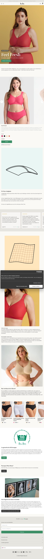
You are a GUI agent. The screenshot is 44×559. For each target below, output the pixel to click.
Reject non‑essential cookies (21, 286)
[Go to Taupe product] (14, 422)
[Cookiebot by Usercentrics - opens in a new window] (38, 272)
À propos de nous (4, 539)
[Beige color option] (7, 136)
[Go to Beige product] (1, 422)
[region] (22, 220)
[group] (10, 220)
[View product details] (7, 420)
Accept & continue (35, 286)
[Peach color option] (9, 136)
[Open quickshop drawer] (11, 403)
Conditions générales (5, 542)
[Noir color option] (4, 136)
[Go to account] (40, 3)
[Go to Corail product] (13, 422)
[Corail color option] (2, 136)
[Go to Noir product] (2, 422)
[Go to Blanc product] (3, 422)
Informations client (4, 536)
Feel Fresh (4, 125)
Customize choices (37, 282)
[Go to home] (22, 3)
